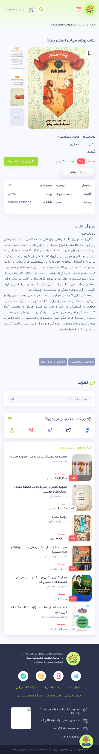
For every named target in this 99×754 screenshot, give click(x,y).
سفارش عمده (74, 687)
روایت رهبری (59, 517)
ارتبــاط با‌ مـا (53, 695)
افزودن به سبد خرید (21, 161)
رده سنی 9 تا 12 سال (82, 362)
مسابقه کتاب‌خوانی (28, 687)
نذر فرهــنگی (73, 695)
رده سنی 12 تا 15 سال (53, 362)
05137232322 (71, 737)
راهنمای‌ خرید (52, 687)
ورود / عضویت (14, 9)
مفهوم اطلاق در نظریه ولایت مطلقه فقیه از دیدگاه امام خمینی (40, 489)
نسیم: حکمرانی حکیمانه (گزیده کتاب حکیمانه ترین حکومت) (38, 609)
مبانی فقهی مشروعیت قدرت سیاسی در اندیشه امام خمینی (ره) (41, 579)
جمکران (74, 144)
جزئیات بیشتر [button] (78, 172)
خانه (93, 25)
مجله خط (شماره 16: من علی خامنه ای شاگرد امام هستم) (38, 549)
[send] (12, 399)
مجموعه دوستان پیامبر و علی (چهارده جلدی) (38, 457)
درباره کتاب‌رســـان (30, 695)
